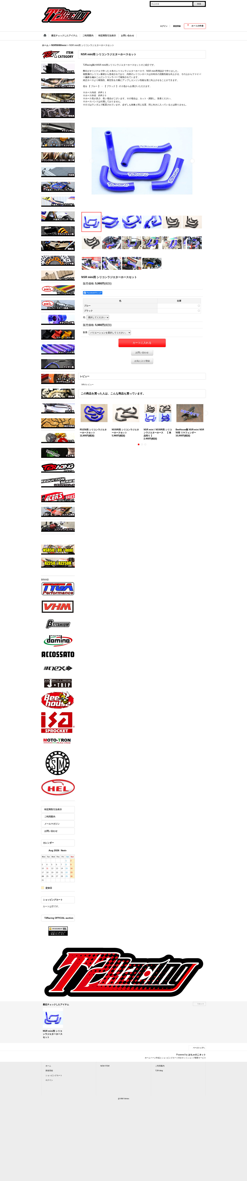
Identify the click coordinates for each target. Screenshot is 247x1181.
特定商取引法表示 (53, 809)
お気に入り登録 (142, 361)
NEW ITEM (104, 1066)
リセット (200, 1004)
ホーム (48, 1066)
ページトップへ (199, 1048)
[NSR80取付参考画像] (152, 263)
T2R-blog (159, 1071)
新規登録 (177, 26)
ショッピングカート (54, 1075)
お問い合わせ (50, 831)
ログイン (164, 26)
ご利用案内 (49, 816)
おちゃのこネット (197, 1054)
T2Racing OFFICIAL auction (58, 918)
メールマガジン (52, 824)
